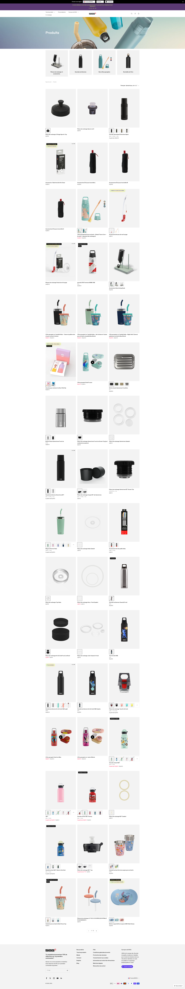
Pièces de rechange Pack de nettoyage (56, 282)
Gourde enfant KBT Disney (84, 816)
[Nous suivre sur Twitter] (50, 978)
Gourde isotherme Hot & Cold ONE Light (57, 709)
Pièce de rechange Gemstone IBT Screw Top (121, 489)
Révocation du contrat (99, 966)
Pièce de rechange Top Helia (53, 602)
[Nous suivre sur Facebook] (46, 978)
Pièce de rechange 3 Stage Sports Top (56, 134)
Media (78, 955)
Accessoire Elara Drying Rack (117, 288)
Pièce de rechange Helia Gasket (86, 548)
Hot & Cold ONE (113, 655)
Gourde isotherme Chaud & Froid (118, 602)
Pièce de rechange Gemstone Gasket (119, 441)
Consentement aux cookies (100, 958)
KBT (47, 816)
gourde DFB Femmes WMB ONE (86, 282)
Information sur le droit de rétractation (104, 960)
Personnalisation (62, 12)
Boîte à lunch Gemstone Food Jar (55, 441)
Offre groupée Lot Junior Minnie (86, 757)
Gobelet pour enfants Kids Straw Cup (56, 924)
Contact (79, 958)
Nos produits (80, 949)
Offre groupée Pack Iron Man (53, 757)
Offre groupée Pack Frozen (84, 382)
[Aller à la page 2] (96, 931)
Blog (78, 963)
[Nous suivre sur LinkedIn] (61, 978)
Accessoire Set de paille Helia (117, 548)
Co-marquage (49, 14)
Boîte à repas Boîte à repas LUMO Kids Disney (121, 924)
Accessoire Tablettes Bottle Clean (55, 182)
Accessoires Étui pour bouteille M (118, 182)
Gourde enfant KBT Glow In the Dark (55, 870)
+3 (73, 544)
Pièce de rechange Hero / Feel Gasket (87, 602)
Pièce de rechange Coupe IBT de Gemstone (89, 495)
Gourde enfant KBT (114, 762)
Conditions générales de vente (101, 952)
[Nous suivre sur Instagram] (54, 978)
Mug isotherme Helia (51, 548)
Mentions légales (98, 963)
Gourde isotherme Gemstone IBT (55, 495)
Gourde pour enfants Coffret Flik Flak (56, 388)
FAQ (94, 949)
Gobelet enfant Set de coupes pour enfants (121, 870)
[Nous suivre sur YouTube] (58, 978)
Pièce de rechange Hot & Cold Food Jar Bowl (58, 655)
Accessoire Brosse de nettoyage (118, 234)
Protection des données (100, 955)
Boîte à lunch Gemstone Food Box (118, 388)
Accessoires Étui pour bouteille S (55, 229)
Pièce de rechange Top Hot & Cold (118, 709)
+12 (73, 812)
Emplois (79, 960)
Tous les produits (81, 952)
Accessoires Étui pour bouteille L (86, 182)
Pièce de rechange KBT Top (84, 870)
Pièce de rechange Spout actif (85, 129)
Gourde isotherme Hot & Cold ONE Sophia (88, 709)
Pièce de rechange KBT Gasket (117, 816)
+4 (137, 758)
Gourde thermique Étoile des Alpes (119, 134)
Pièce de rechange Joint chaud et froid (88, 655)
